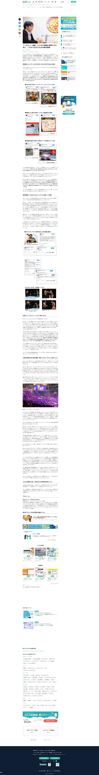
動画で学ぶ (53, 750)
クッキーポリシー (51, 754)
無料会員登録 (44, 758)
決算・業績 (42, 705)
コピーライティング (54, 691)
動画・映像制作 (35, 677)
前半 (23, 54)
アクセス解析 (41, 677)
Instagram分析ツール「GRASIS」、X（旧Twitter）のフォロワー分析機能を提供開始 (28, 578)
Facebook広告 (31, 686)
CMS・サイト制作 (25, 675)
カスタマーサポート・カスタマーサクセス (29, 670)
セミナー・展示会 (38, 693)
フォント (50, 681)
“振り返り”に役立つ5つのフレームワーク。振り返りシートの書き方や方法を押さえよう (28, 558)
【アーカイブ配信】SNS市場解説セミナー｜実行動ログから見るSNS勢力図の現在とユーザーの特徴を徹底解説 (40, 578)
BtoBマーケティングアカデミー (57, 752)
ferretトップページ (47, 739)
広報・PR (24, 663)
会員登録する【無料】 (50, 720)
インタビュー (51, 4)
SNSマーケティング (26, 51)
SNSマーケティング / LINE (52, 560)
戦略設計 (24, 668)
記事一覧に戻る (33, 739)
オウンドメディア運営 (37, 691)
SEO (23, 4)
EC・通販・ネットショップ (31, 681)
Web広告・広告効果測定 (36, 658)
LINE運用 (48, 686)
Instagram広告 (42, 686)
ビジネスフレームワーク (26, 705)
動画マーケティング (52, 658)
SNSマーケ (26, 4)
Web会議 (52, 679)
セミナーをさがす (48, 750)
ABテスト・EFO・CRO (45, 675)
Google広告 (25, 686)
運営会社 (56, 754)
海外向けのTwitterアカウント (44, 377)
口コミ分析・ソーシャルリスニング (42, 681)
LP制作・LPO (38, 675)
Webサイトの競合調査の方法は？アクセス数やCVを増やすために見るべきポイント (40, 558)
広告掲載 (62, 1)
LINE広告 (52, 686)
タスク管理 (54, 700)
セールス (45, 668)
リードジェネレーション (31, 668)
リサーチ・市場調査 (51, 661)
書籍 (38, 705)
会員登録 (74, 1)
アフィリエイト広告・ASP (31, 663)
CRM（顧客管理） (40, 679)
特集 (36, 1)
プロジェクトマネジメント (47, 700)
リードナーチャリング (39, 668)
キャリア (34, 700)
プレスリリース (63, 754)
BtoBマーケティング (43, 661)
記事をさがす (35, 750)
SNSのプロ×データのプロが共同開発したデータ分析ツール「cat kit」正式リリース (52, 578)
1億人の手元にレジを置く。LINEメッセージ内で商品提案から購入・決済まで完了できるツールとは (52, 558)
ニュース (24, 707)
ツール (45, 1)
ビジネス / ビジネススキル (28, 560)
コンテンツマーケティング (35, 661)
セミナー (49, 1)
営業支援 (24, 681)
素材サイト (54, 681)
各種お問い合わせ (35, 754)
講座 (55, 1)
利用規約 (40, 754)
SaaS (49, 705)
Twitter (32, 51)
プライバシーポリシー (45, 754)
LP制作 (43, 4)
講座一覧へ (32, 732)
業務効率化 (24, 700)
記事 (33, 1)
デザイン (32, 693)
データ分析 (47, 4)
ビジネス (28, 556)
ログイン (69, 1)
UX (32, 691)
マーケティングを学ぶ (36, 752)
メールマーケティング (26, 661)
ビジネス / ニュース (27, 580)
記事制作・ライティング (45, 691)
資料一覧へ (48, 732)
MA (41, 4)
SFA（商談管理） (46, 679)
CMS (33, 4)
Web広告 (30, 4)
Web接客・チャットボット (27, 677)
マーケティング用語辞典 (48, 752)
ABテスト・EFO (37, 4)
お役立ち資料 (40, 1)
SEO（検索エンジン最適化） (27, 658)
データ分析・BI (40, 556)
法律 (46, 705)
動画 (52, 1)
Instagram (28, 318)
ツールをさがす (41, 750)
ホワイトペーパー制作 (26, 693)
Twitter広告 (37, 686)
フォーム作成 (32, 675)
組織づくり (29, 700)
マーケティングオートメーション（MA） (50, 677)
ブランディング (40, 700)
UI (29, 691)
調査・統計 (53, 705)
